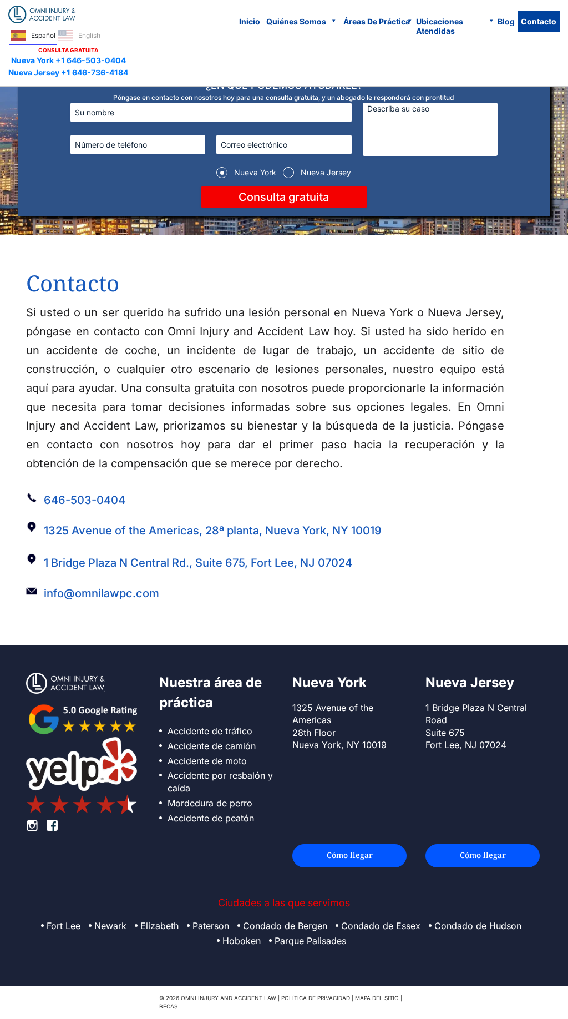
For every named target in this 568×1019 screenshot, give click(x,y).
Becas (168, 1006)
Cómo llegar (350, 855)
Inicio (249, 21)
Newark (110, 925)
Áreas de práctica (376, 21)
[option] (79, 36)
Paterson (210, 925)
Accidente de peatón (211, 818)
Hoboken (241, 940)
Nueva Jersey (326, 172)
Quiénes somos (296, 21)
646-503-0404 (84, 500)
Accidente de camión (212, 745)
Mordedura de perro (210, 803)
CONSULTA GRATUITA (68, 50)
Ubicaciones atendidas (439, 26)
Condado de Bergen (285, 925)
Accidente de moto (207, 760)
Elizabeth (159, 925)
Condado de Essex (380, 925)
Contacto (538, 21)
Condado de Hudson (477, 925)
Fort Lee (63, 925)
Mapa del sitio (377, 998)
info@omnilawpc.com (101, 593)
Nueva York (255, 172)
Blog (506, 21)
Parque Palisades (310, 940)
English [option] (89, 35)
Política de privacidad (315, 998)
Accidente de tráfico (210, 730)
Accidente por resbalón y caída (220, 782)
